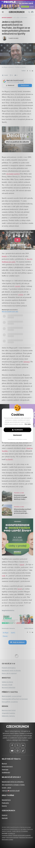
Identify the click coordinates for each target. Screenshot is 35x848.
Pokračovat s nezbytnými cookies (17, 439)
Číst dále (28, 424)
